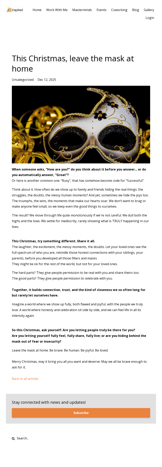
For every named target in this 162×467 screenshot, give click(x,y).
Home (37, 10)
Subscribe (81, 413)
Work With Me (57, 10)
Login (150, 18)
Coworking (119, 10)
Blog (135, 10)
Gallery (149, 10)
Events (101, 10)
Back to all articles (25, 379)
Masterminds (82, 10)
